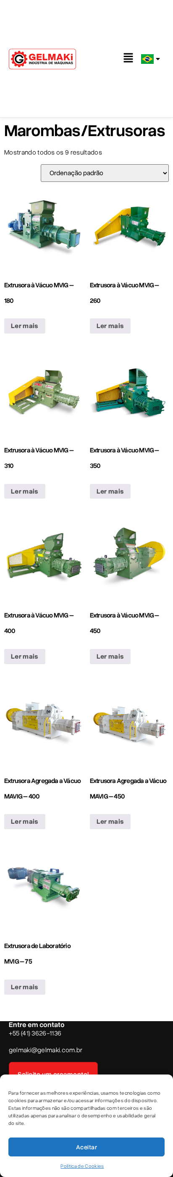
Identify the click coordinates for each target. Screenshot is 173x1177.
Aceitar (86, 1147)
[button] (128, 58)
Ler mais (25, 326)
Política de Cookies (82, 1166)
